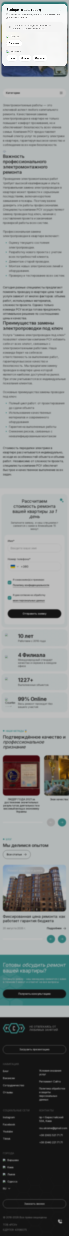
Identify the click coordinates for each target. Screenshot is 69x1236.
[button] (60, 10)
